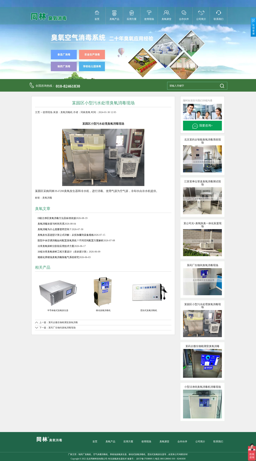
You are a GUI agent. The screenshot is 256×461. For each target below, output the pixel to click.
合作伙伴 (184, 19)
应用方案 (132, 19)
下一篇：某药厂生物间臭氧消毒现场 (57, 327)
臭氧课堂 (166, 19)
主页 (37, 112)
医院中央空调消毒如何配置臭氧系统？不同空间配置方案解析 (70, 240)
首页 (97, 19)
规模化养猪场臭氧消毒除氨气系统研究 (58, 257)
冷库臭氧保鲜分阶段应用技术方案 (56, 246)
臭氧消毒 (47, 197)
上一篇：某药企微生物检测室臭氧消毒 (58, 322)
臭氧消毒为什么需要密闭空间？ (55, 229)
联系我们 (218, 19)
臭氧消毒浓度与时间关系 (51, 223)
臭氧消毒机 (66, 112)
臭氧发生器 (117, 459)
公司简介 (201, 19)
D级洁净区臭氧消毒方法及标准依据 (57, 218)
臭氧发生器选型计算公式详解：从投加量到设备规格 (66, 235)
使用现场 (149, 19)
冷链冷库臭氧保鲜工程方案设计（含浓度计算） (63, 251)
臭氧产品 (114, 19)
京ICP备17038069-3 (145, 459)
